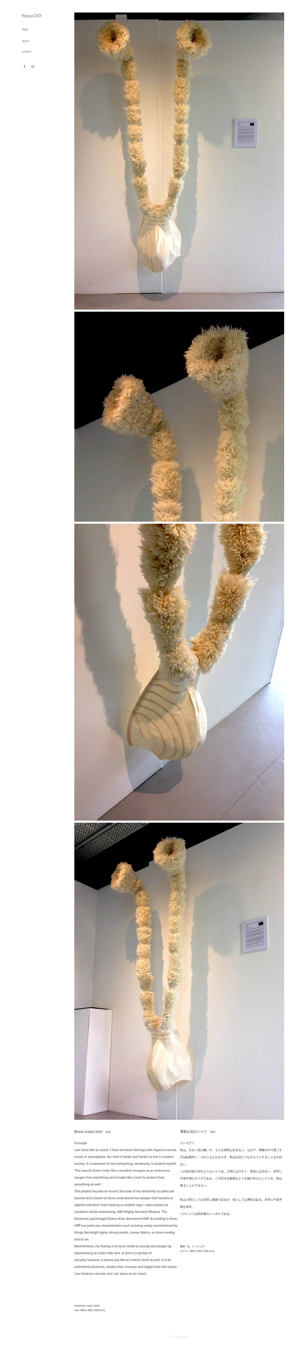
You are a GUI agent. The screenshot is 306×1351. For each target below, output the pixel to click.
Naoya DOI (31, 15)
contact (26, 51)
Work (25, 29)
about (25, 41)
